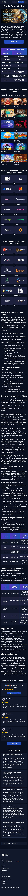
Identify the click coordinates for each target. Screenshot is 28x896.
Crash (16, 95)
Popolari (3, 95)
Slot (23, 95)
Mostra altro (14, 743)
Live (10, 95)
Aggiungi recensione (14, 693)
